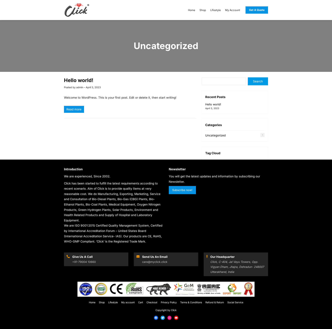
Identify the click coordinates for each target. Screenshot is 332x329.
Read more (75, 110)
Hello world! (78, 80)
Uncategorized (215, 135)
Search (258, 81)
